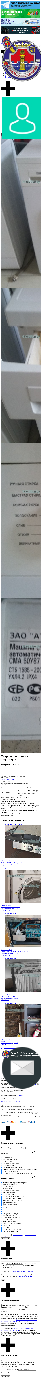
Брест (2, 1101)
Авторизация (13, 1373)
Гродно (13, 1101)
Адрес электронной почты (9, 1263)
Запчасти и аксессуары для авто (13, 1196)
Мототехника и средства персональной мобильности (20, 1169)
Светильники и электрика (11, 1212)
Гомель (9, 1101)
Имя (26, 1307)
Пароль (3, 1265)
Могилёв (18, 1101)
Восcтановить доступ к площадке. (23, 1271)
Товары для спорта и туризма (12, 1200)
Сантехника (7, 1206)
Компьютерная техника (10, 1184)
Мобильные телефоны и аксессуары (15, 1183)
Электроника (7, 1188)
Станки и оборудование (11, 1163)
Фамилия (4, 1307)
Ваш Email (4, 1148)
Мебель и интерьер (9, 1192)
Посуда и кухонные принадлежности (15, 1210)
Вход (3, 1280)
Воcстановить (6, 1376)
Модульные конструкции (11, 1231)
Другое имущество (9, 1165)
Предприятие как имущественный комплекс (17, 1173)
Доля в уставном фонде (10, 1171)
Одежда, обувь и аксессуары (12, 1198)
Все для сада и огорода (10, 1214)
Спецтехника (7, 1161)
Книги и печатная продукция (12, 1223)
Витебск (6, 1101)
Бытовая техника (8, 1186)
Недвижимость (8, 1157)
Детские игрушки (9, 1215)
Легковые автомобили (10, 1159)
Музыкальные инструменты (12, 1229)
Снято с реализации (7, 779)
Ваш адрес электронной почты (11, 1305)
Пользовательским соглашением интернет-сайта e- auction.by (17, 1329)
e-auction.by (19, 1095)
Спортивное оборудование (11, 1217)
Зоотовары (6, 1225)
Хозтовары (6, 1227)
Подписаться (5, 1238)
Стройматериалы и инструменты (14, 1208)
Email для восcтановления (9, 1369)
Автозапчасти (7, 1219)
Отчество (22, 1309)
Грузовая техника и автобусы (12, 1167)
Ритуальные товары (9, 1202)
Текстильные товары (10, 1221)
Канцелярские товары (10, 1204)
